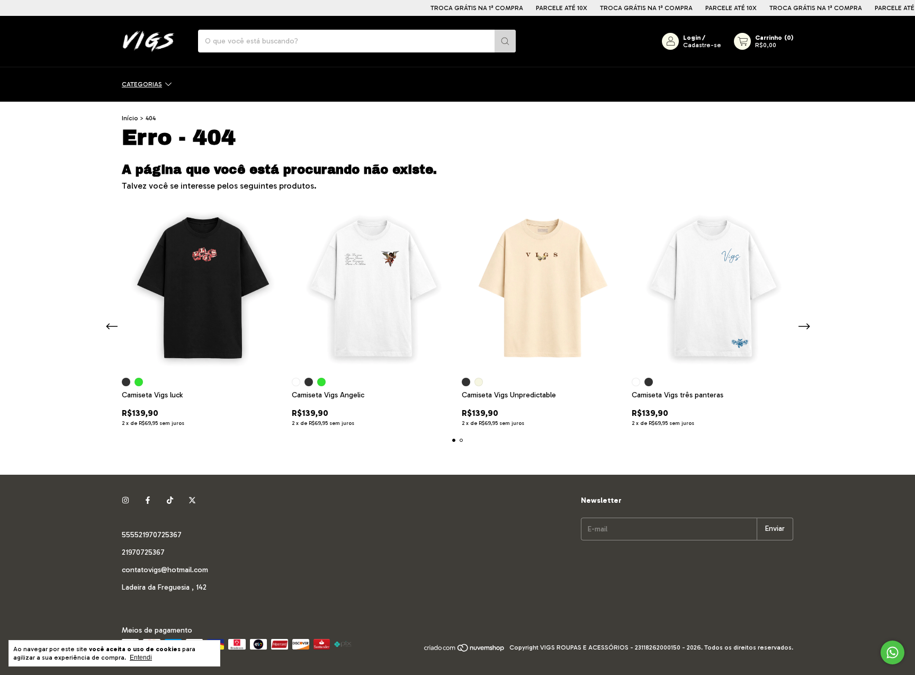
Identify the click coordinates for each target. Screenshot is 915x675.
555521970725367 (152, 534)
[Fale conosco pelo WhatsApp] (892, 652)
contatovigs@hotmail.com (165, 569)
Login (692, 37)
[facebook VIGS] (147, 500)
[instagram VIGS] (125, 500)
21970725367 (143, 552)
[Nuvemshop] (465, 650)
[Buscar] (505, 41)
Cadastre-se (702, 45)
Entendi (141, 657)
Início (130, 118)
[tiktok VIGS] (170, 500)
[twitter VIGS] (192, 500)
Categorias (142, 84)
